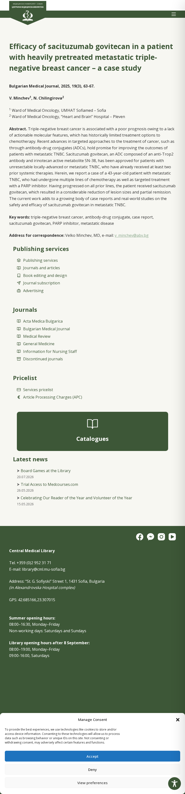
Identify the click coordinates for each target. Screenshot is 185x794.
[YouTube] (172, 536)
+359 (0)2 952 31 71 (34, 562)
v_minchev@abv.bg (132, 235)
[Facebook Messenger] (150, 536)
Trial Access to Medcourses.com (49, 484)
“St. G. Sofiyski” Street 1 (46, 581)
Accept (92, 756)
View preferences (92, 782)
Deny (92, 769)
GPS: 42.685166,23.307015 (32, 599)
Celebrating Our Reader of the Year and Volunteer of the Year (76, 497)
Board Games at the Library (46, 470)
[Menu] (174, 14)
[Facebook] (139, 536)
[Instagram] (161, 536)
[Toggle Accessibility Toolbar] (174, 783)
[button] (177, 719)
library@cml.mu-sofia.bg (43, 569)
